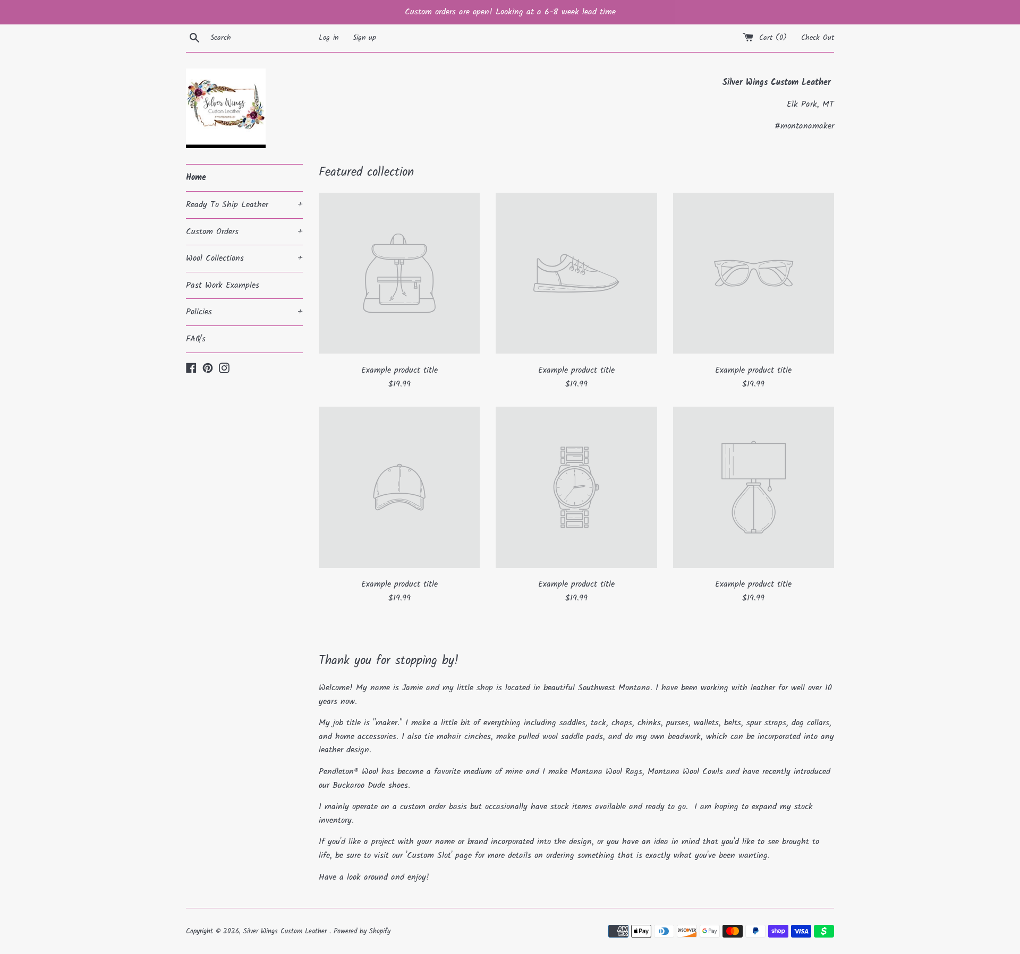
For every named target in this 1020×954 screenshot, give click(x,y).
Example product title (399, 370)
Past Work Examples (222, 285)
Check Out (817, 38)
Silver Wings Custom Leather (286, 931)
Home (196, 177)
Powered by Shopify (362, 931)
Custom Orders (244, 231)
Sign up (364, 38)
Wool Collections (244, 258)
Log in (328, 38)
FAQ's (196, 339)
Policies (244, 312)
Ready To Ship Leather (244, 204)
